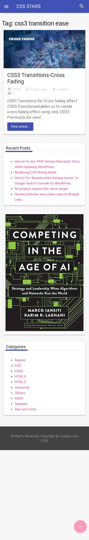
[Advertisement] (44, 494)
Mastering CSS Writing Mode (35, 172)
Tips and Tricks (25, 409)
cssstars (63, 89)
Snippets (21, 404)
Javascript (22, 387)
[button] (6, 6)
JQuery (20, 393)
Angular (20, 360)
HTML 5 (20, 376)
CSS (18, 365)
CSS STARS (28, 6)
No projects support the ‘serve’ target (41, 188)
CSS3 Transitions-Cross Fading (36, 78)
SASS (19, 398)
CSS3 (17, 89)
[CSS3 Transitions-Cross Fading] (44, 49)
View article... (20, 126)
